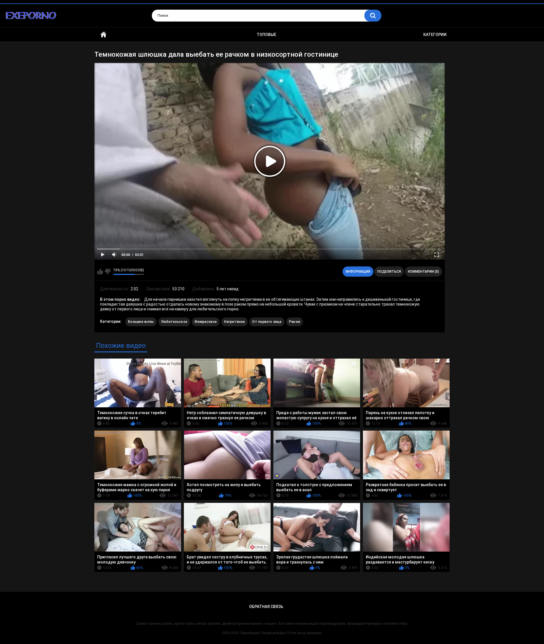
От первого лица (267, 322)
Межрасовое (206, 322)
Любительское (174, 322)
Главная (103, 34)
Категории (435, 34)
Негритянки (234, 322)
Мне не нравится (107, 271)
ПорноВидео (250, 633)
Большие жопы (141, 322)
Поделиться (389, 272)
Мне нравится (100, 271)
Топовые (266, 34)
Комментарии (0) (423, 272)
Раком (294, 322)
